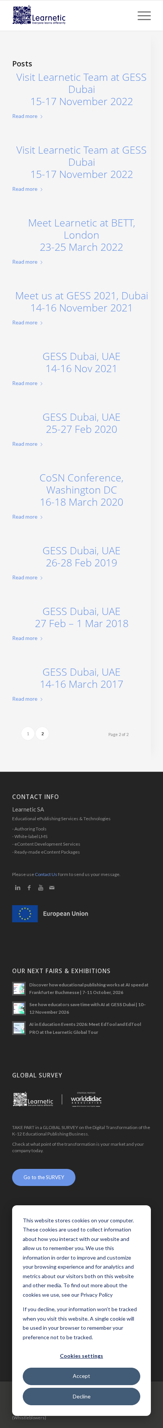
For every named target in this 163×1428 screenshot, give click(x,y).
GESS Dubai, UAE (81, 362)
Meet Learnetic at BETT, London (81, 235)
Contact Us (46, 874)
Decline (82, 1396)
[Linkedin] (18, 887)
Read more (25, 116)
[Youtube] (40, 887)
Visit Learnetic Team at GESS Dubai (81, 89)
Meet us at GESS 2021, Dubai (81, 302)
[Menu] (140, 15)
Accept (81, 1376)
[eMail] (52, 887)
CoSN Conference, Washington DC (81, 490)
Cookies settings (81, 1356)
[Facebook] (29, 887)
